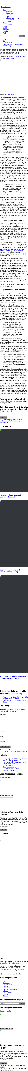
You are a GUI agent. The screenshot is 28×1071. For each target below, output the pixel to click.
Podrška (5, 31)
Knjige (5, 33)
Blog (4, 10)
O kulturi (8, 16)
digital (20, 419)
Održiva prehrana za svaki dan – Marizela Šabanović (13, 769)
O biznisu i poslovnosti (12, 18)
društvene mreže (5, 421)
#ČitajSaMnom (13, 419)
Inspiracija (9, 15)
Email (2, 736)
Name (2, 731)
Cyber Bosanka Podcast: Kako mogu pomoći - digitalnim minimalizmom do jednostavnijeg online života (15, 699)
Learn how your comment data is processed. (13, 751)
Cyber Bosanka (9, 58)
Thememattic (9, 1070)
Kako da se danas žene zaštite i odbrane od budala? (12, 496)
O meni (5, 23)
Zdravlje (5, 996)
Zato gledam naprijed (9, 767)
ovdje (19, 974)
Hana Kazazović (9, 94)
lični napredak (15, 421)
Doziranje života (8, 765)
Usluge (5, 26)
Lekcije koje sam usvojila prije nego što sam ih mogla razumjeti (15, 759)
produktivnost (4, 422)
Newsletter (6, 29)
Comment (3, 714)
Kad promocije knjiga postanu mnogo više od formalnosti (14, 762)
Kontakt (5, 28)
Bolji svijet (9, 11)
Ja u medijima (10, 24)
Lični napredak (4, 419)
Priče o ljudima (10, 20)
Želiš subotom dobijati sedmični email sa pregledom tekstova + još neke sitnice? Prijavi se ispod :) (14, 409)
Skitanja (8, 21)
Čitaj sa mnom (10, 13)
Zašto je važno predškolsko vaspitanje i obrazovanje (10, 571)
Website (2, 741)
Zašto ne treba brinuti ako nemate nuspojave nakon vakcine (13, 677)
